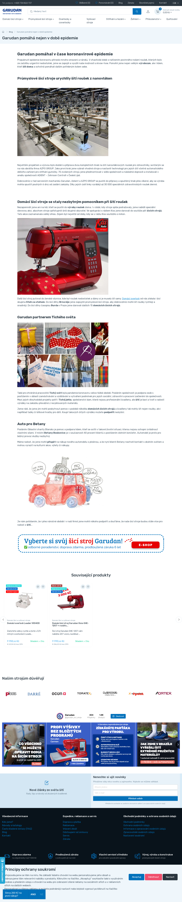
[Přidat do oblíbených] (43, 586)
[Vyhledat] (137, 11)
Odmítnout (153, 877)
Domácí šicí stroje (12, 19)
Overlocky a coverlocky (65, 21)
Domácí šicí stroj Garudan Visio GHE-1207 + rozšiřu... (70, 624)
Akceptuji (136, 877)
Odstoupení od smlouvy (75, 832)
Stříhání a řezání (115, 19)
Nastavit (170, 877)
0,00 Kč (171, 11)
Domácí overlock (131, 298)
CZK (175, 3)
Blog (11, 32)
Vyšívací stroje (91, 21)
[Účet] (148, 11)
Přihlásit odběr (135, 798)
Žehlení (135, 19)
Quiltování (171, 19)
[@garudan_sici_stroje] (60, 716)
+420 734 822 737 (23, 3)
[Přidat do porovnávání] (38, 586)
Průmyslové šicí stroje (40, 19)
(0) (84, 3)
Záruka (66, 839)
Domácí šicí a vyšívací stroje (18, 620)
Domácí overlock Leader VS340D (23, 623)
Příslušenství (152, 19)
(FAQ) (17, 828)
